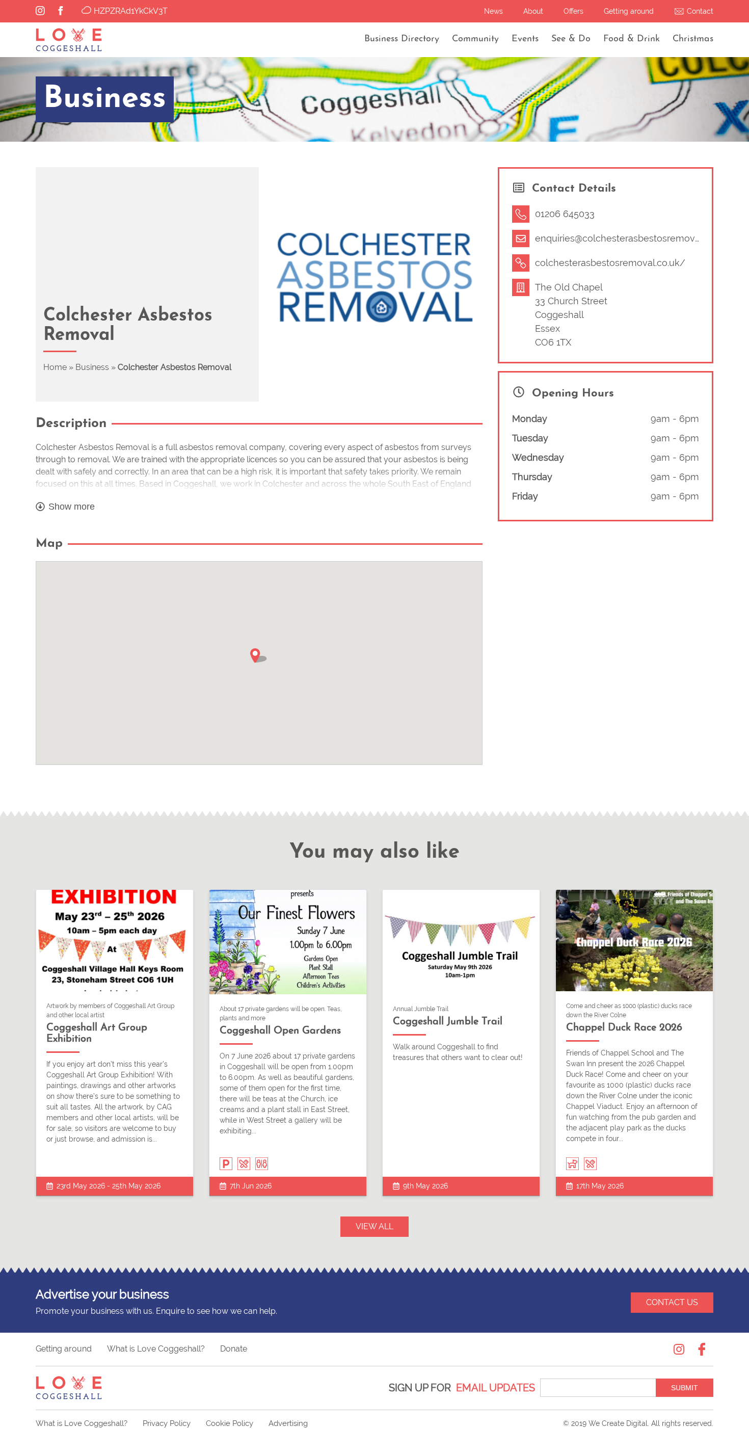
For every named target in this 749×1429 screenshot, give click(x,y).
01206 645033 (565, 213)
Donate (233, 1349)
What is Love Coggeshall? (156, 1349)
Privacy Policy (167, 1423)
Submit (684, 1388)
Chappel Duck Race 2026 (624, 1028)
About (533, 11)
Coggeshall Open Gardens (280, 1031)
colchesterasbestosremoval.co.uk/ (610, 262)
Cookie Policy (229, 1423)
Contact (700, 11)
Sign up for (462, 1388)
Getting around (629, 11)
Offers (573, 11)
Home (55, 367)
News (493, 11)
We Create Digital (618, 1423)
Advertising (288, 1423)
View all (374, 1226)
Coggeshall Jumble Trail (447, 1022)
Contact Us (672, 1302)
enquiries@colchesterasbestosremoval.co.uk (631, 238)
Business (92, 367)
